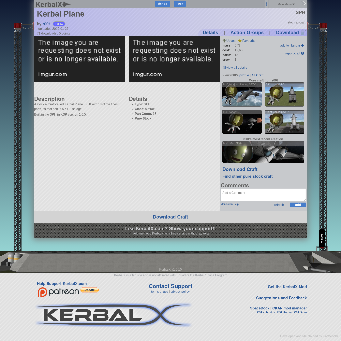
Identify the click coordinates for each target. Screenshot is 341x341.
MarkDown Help (230, 204)
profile (244, 75)
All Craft (257, 75)
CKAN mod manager (289, 308)
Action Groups (247, 32)
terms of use (159, 291)
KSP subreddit (266, 312)
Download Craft (240, 169)
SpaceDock (259, 308)
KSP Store (300, 312)
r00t (46, 23)
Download (287, 32)
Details (210, 32)
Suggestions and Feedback (281, 298)
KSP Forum (284, 312)
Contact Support (170, 286)
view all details (236, 67)
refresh (279, 204)
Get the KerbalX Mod (287, 286)
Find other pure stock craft (247, 176)
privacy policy (180, 291)
